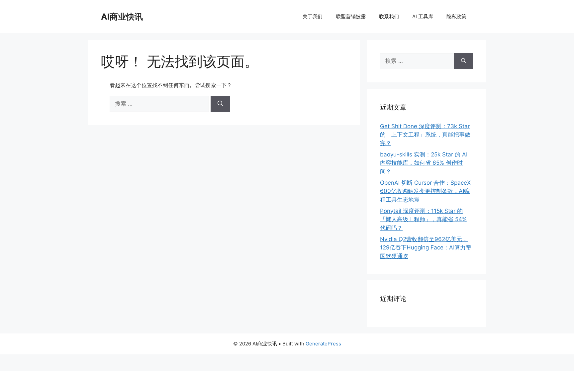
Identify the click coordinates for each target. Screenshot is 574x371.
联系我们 (389, 16)
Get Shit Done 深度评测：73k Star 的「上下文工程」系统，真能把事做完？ (425, 134)
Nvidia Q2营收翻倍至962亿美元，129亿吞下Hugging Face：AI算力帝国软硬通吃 (425, 247)
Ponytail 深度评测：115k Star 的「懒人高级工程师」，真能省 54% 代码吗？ (423, 219)
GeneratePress (323, 343)
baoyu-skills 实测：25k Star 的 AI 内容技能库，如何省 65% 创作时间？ (423, 163)
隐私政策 (456, 16)
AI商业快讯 (122, 17)
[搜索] (220, 104)
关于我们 (313, 16)
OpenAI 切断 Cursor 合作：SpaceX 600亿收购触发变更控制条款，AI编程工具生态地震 (425, 191)
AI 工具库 (422, 16)
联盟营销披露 (351, 16)
